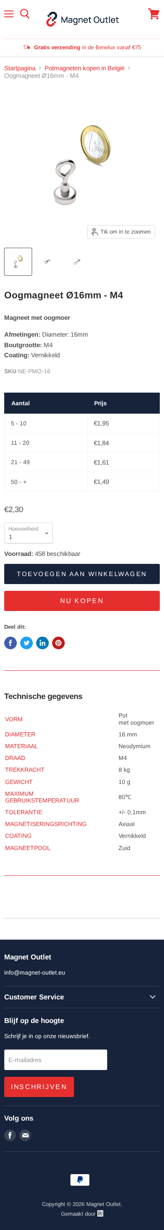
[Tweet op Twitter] (26, 643)
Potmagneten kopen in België (84, 68)
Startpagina (19, 68)
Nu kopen (82, 600)
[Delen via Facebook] (10, 643)
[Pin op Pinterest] (58, 643)
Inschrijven (39, 1086)
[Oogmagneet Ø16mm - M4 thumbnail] (18, 261)
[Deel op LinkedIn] (42, 643)
